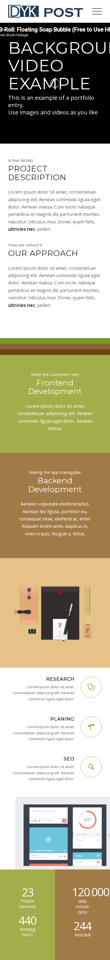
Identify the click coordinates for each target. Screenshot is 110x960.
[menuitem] (94, 11)
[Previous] (12, 612)
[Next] (97, 612)
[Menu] (94, 11)
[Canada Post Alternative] (45, 11)
